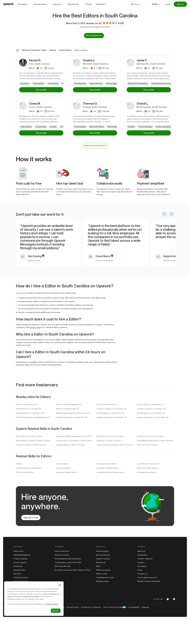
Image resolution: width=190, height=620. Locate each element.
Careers (141, 562)
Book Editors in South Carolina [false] (29, 436)
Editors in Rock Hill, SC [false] (106, 404)
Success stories (103, 555)
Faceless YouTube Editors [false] (108, 468)
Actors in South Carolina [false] (147, 445)
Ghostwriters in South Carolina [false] (150, 436)
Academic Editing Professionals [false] (110, 472)
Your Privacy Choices (115, 607)
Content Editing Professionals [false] (28, 468)
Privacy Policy (73, 607)
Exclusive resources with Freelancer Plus (72, 570)
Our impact (142, 566)
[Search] (132, 4)
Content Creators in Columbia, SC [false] (151, 409)
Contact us (142, 574)
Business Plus (19, 570)
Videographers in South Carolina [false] (70, 445)
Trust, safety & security (147, 577)
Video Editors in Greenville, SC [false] (150, 404)
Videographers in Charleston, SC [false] (30, 413)
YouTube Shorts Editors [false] (106, 464)
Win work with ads (63, 566)
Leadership (142, 555)
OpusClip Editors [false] (63, 468)
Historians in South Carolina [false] (109, 440)
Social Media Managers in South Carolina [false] (155, 440)
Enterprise (17, 566)
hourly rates (35, 327)
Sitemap (145, 607)
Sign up (180, 4)
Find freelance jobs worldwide (68, 559)
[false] (17, 50)
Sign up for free (30, 518)
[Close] (60, 585)
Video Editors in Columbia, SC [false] (28, 409)
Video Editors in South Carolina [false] (110, 436)
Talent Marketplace (21, 555)
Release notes (102, 581)
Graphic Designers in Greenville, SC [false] (72, 417)
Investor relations (145, 559)
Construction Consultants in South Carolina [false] (74, 440)
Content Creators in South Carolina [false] (31, 445)
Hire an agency (20, 562)
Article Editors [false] (62, 464)
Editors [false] (19, 464)
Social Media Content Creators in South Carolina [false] (34, 440)
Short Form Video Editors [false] (147, 468)
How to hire (18, 551)
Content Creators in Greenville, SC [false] (112, 409)
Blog (98, 566)
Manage (55, 611)
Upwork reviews (103, 559)
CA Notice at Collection (91, 607)
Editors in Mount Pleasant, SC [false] (69, 404)
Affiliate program (103, 570)
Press (139, 570)
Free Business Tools (104, 577)
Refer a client (102, 574)
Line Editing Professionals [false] (148, 464)
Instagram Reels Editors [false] (66, 472)
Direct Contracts (20, 581)
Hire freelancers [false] (94, 35)
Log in (168, 4)
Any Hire (17, 574)
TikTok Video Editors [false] (25, 472)
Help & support (102, 551)
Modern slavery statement (148, 581)
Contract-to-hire (20, 577)
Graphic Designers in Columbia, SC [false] (112, 417)
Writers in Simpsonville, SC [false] (67, 409)
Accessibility (134, 607)
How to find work (62, 551)
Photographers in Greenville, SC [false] (110, 413)
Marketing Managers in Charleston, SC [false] (73, 413)
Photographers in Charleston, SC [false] (151, 413)
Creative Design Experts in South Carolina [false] (115, 445)
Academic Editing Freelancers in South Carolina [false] (74, 436)
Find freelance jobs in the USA (68, 562)
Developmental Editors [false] (146, 472)
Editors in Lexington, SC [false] (26, 404)
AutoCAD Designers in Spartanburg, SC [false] (33, 417)
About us (141, 551)
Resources (100, 562)
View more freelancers (95, 145)
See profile (41, 90)
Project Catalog (20, 559)
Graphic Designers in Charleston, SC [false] (153, 417)
